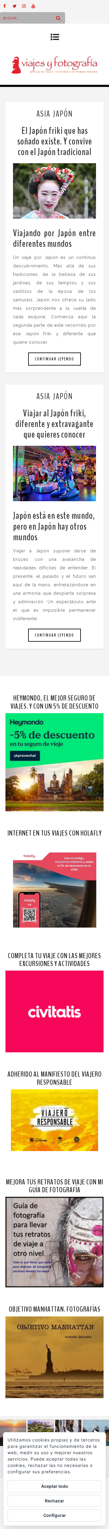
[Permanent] (54, 191)
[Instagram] (26, 6)
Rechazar (54, 1500)
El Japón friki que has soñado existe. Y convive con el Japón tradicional (54, 141)
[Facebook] (7, 6)
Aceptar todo (54, 1486)
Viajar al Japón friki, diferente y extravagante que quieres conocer (54, 424)
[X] (17, 6)
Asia (43, 114)
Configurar (54, 1515)
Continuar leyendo (54, 359)
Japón (63, 114)
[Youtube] (36, 6)
